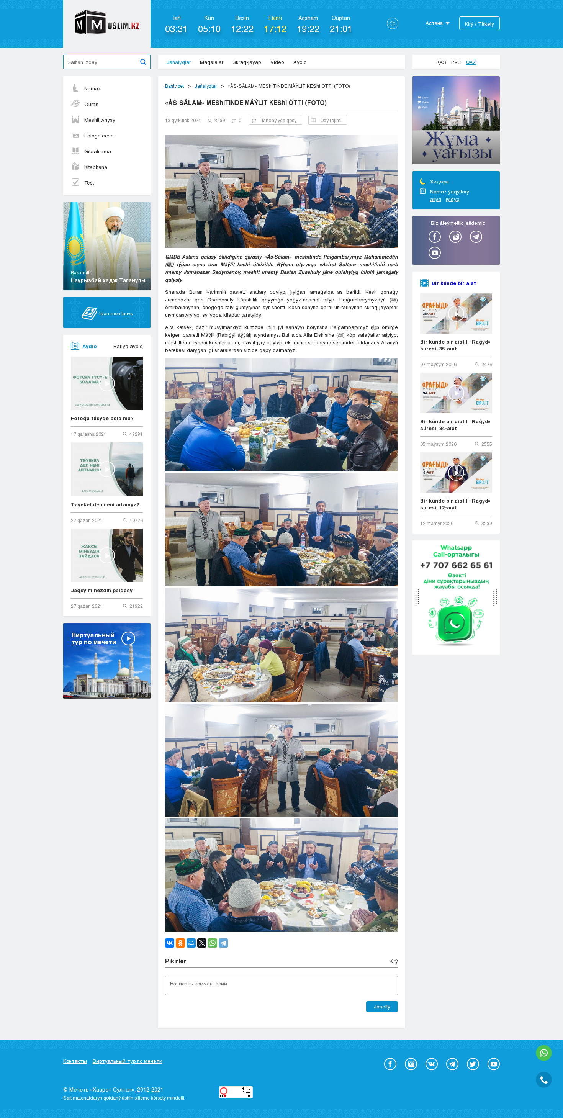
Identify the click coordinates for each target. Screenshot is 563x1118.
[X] (201, 943)
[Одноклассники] (180, 943)
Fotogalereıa (99, 136)
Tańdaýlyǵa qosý (278, 120)
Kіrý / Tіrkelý (479, 24)
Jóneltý (382, 1006)
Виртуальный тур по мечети (127, 1061)
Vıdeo (277, 62)
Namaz (92, 88)
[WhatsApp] (212, 943)
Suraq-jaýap (246, 62)
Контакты (75, 1061)
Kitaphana (95, 167)
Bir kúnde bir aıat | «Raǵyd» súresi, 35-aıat (455, 345)
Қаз (441, 62)
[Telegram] (223, 943)
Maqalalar (211, 62)
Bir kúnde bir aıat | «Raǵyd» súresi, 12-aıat (455, 504)
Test (89, 183)
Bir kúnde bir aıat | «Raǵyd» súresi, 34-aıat (455, 424)
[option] (456, 121)
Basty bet (174, 85)
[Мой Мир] (191, 943)
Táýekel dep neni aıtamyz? (105, 504)
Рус (456, 62)
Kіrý (394, 961)
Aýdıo (300, 62)
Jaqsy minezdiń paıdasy (102, 590)
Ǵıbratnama (97, 151)
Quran (91, 104)
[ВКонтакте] (169, 943)
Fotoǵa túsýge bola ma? (102, 418)
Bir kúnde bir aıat (454, 283)
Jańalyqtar (179, 62)
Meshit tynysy (99, 120)
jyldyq (453, 199)
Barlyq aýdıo (128, 346)
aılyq (435, 199)
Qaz (471, 62)
